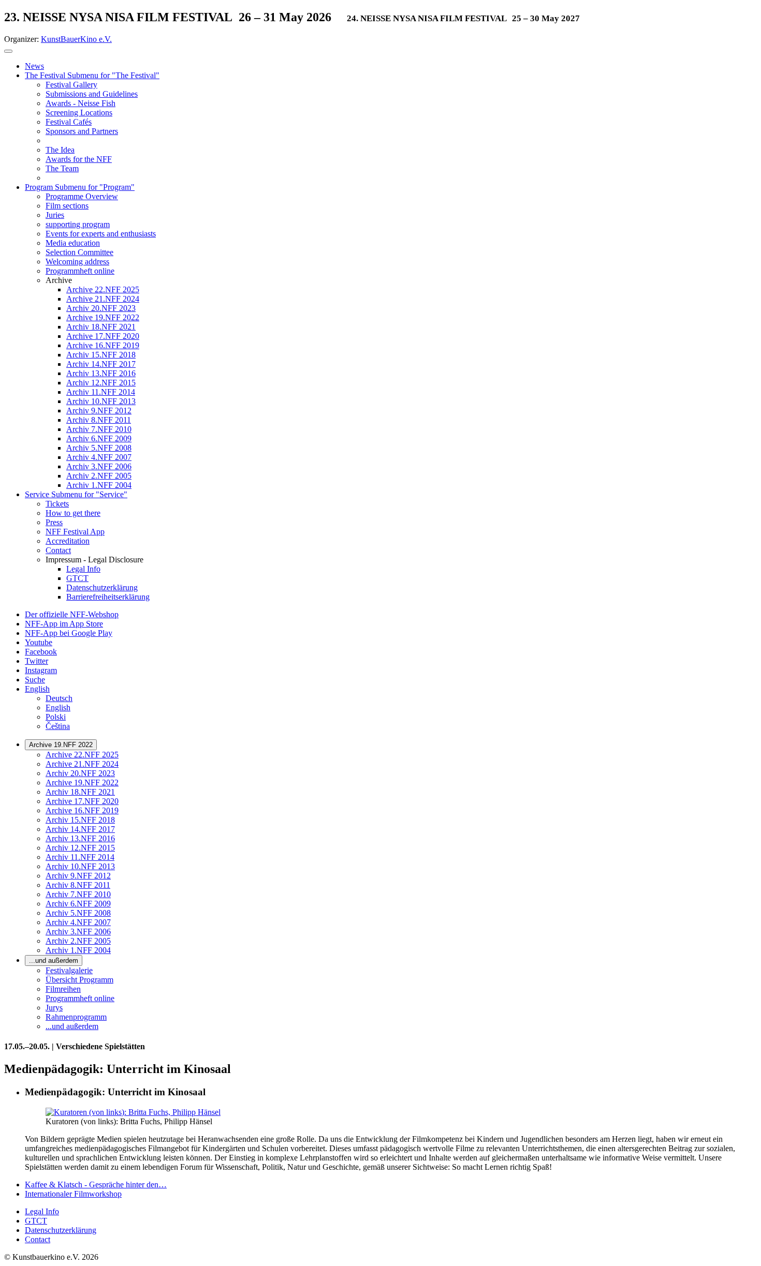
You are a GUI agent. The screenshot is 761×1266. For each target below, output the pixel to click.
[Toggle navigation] (8, 51)
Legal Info (42, 1211)
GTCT (36, 1220)
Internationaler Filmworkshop (73, 1193)
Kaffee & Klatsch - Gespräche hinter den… (96, 1184)
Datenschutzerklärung (60, 1230)
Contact (37, 1239)
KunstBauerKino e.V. (76, 39)
